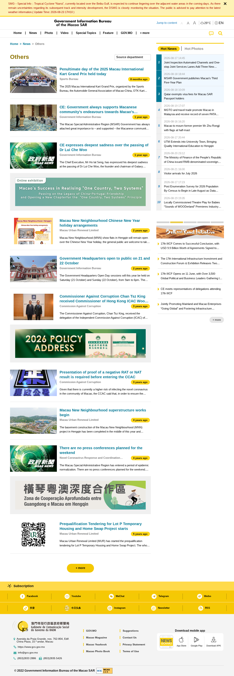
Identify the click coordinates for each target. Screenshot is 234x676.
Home (14, 43)
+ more (217, 319)
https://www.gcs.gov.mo (31, 647)
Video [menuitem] (65, 32)
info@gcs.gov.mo (28, 652)
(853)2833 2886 (26, 658)
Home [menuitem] (18, 32)
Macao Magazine (96, 637)
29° (207, 23)
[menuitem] (33, 33)
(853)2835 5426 (52, 658)
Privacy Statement (134, 644)
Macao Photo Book (98, 651)
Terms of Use (131, 651)
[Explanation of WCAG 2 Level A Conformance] (104, 670)
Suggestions (131, 630)
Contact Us (130, 637)
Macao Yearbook (96, 644)
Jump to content (166, 22)
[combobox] (133, 57)
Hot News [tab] (169, 49)
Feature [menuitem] (108, 32)
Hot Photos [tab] (194, 49)
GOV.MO (91, 630)
